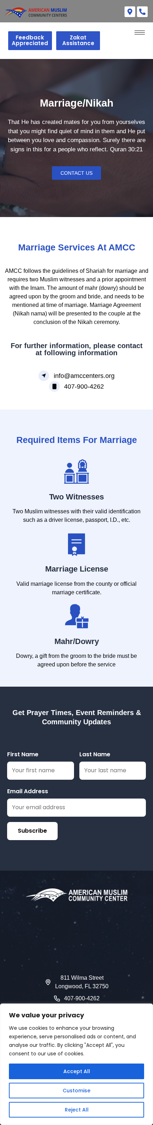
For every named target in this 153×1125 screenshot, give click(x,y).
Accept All (76, 1071)
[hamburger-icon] (140, 32)
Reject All (77, 1109)
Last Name (94, 754)
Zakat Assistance (78, 40)
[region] (76, 1064)
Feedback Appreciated (30, 40)
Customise (76, 1090)
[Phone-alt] (142, 11)
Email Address (27, 791)
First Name (22, 754)
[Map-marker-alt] (130, 11)
